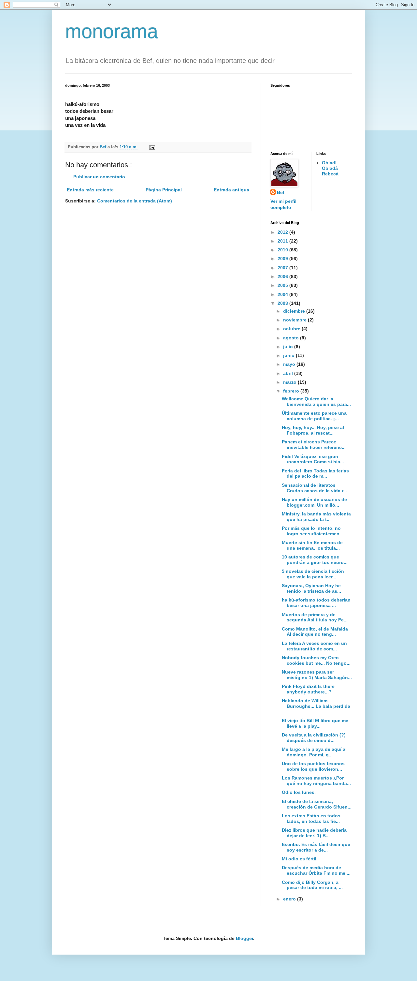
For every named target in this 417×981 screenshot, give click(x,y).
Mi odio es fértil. (300, 858)
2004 (283, 294)
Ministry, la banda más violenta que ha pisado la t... (316, 516)
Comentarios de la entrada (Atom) (134, 200)
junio (289, 355)
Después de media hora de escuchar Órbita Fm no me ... (316, 870)
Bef (280, 192)
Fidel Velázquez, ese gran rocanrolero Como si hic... (313, 459)
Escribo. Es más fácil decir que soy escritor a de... (316, 847)
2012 (283, 232)
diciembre (294, 311)
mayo (289, 364)
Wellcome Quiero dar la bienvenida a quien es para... (316, 401)
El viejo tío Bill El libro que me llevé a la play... (315, 723)
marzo (290, 382)
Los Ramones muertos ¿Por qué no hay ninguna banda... (316, 780)
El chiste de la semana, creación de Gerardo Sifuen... (317, 804)
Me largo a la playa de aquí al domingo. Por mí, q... (314, 752)
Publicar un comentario (99, 176)
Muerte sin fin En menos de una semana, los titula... (312, 545)
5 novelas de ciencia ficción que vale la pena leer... (313, 574)
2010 (283, 249)
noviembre (295, 319)
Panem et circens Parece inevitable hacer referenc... (314, 444)
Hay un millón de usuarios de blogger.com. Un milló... (314, 502)
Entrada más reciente (90, 189)
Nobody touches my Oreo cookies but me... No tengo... (316, 660)
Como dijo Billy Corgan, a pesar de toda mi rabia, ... (312, 885)
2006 (283, 276)
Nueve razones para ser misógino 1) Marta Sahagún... (317, 674)
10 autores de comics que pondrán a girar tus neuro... (315, 559)
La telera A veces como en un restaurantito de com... (314, 646)
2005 (283, 285)
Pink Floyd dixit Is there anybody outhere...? (308, 689)
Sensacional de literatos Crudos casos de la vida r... (314, 488)
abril (288, 373)
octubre (292, 328)
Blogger (244, 938)
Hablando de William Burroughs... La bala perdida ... (316, 706)
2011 (283, 241)
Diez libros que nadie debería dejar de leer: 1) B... (314, 832)
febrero (291, 391)
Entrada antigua (231, 189)
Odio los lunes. (299, 792)
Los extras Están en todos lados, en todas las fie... (311, 818)
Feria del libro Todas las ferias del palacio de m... (315, 473)
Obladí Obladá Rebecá (330, 168)
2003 (283, 303)
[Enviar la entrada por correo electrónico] (151, 147)
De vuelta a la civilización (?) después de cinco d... (314, 737)
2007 (283, 267)
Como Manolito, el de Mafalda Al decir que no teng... (315, 631)
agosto (291, 337)
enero (290, 898)
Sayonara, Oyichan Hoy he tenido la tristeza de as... (311, 588)
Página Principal (164, 189)
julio (288, 346)
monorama (111, 31)
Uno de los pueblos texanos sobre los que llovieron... (313, 766)
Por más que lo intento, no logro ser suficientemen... (312, 531)
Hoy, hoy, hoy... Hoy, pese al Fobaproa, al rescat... (313, 430)
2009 (283, 258)
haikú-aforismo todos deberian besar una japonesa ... (316, 602)
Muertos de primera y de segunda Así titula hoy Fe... (315, 617)
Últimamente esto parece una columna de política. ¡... (314, 415)
